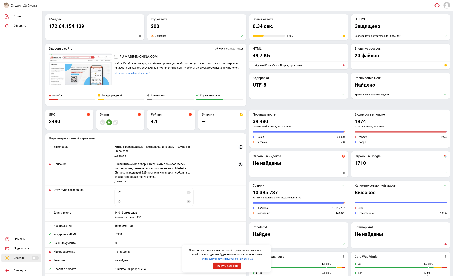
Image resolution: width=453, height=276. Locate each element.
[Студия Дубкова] (6, 5)
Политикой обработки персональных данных (226, 258)
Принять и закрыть (227, 266)
